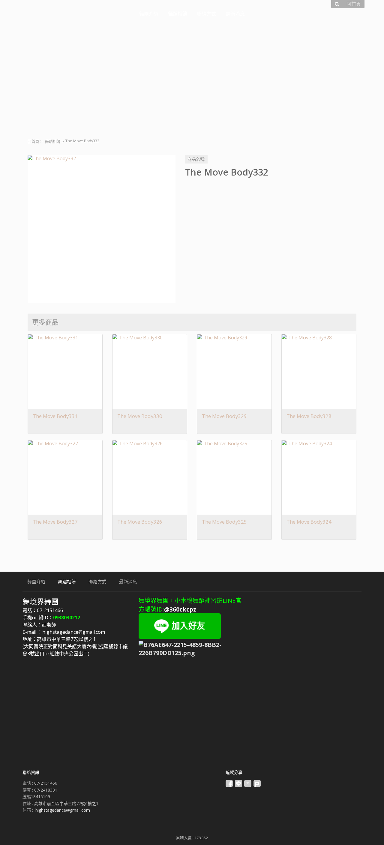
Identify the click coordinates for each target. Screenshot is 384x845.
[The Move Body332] (102, 229)
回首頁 (33, 141)
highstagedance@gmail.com (62, 810)
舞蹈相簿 (53, 141)
